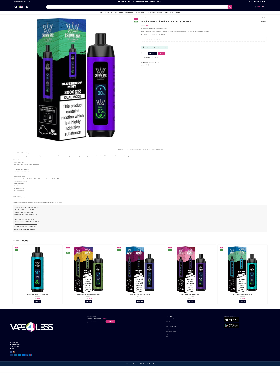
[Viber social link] (156, 65)
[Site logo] (21, 6)
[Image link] (21, 355)
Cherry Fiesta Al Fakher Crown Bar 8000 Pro (24, 217)
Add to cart (152, 53)
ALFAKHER (263, 21)
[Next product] (266, 18)
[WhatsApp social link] (152, 65)
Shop (146, 18)
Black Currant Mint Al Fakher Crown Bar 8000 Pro (26, 224)
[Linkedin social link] (150, 65)
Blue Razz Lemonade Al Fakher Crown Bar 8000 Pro (88, 294)
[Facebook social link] (249, 1)
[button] (37, 301)
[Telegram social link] (154, 65)
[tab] (120, 148)
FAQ (167, 336)
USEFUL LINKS (169, 316)
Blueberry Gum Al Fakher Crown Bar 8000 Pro (140, 294)
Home (142, 18)
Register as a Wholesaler (171, 319)
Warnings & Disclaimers (171, 331)
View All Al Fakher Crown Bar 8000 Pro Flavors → (25, 229)
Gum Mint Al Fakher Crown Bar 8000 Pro (242, 294)
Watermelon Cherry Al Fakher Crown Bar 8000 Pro (26, 214)
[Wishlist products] (255, 6)
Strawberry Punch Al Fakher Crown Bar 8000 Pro (25, 226)
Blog (167, 334)
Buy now (162, 53)
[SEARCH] (230, 7)
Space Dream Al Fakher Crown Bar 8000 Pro (25, 209)
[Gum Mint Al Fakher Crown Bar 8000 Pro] (242, 269)
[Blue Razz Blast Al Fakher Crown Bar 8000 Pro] (37, 269)
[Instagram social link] (251, 1)
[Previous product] (262, 18)
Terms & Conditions (170, 324)
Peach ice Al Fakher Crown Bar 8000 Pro (24, 212)
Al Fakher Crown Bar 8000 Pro (154, 18)
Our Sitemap (168, 339)
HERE (145, 34)
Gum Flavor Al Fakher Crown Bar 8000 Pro (24, 219)
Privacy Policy (169, 329)
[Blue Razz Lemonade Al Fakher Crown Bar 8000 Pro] (88, 269)
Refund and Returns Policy (171, 326)
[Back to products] (264, 18)
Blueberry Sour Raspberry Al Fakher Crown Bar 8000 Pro (27, 221)
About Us (168, 321)
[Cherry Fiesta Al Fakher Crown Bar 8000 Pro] (191, 269)
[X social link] (147, 65)
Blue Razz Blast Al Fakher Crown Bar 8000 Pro (37, 294)
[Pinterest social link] (149, 65)
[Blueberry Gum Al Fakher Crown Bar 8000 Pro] (140, 269)
